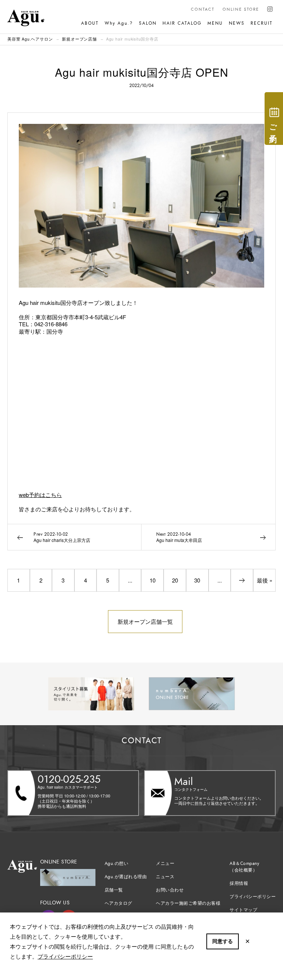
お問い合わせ (170, 890)
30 (197, 580)
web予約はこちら (40, 494)
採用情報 (239, 883)
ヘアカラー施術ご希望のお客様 (188, 903)
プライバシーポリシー (65, 956)
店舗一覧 (114, 890)
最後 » (264, 580)
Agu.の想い (117, 863)
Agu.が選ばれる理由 (126, 877)
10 (153, 580)
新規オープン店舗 (79, 39)
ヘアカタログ (118, 903)
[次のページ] (242, 580)
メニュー (165, 863)
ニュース (165, 877)
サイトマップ (243, 910)
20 (175, 580)
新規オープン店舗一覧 (145, 621)
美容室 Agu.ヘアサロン (30, 39)
